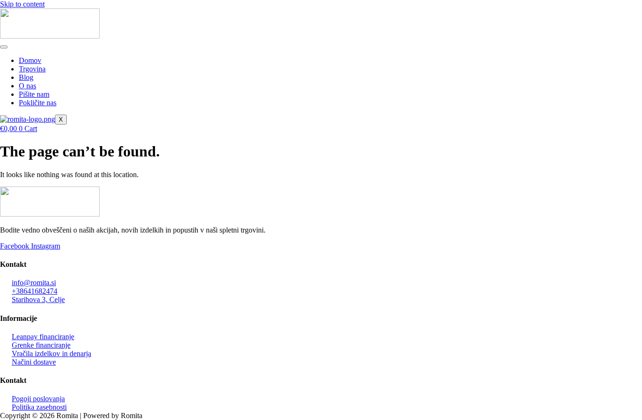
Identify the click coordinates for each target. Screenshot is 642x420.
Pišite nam (34, 94)
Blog (26, 77)
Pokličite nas (37, 103)
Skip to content (22, 4)
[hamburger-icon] (4, 47)
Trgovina (32, 69)
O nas (27, 86)
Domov (30, 60)
